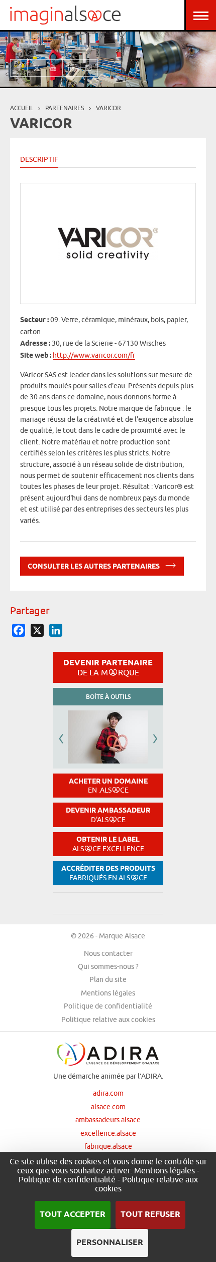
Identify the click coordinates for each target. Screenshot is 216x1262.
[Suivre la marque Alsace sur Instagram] (89, 68)
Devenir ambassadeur (108, 815)
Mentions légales (108, 993)
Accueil (21, 108)
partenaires (64, 108)
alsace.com (108, 1107)
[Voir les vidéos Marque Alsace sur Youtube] (54, 68)
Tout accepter (72, 1214)
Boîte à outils (108, 696)
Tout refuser (150, 1214)
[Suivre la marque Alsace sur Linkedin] (71, 68)
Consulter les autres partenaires (94, 567)
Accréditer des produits (108, 873)
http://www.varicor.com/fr (94, 355)
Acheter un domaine (108, 786)
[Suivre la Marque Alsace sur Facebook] (19, 68)
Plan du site (108, 979)
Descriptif (39, 159)
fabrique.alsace (108, 1146)
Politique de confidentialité (108, 1006)
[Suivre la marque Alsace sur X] (36, 68)
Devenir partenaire (108, 667)
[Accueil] (65, 15)
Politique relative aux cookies (108, 1020)
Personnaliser (109, 1242)
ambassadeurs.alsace (108, 1120)
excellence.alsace (108, 1133)
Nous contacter (108, 953)
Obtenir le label (108, 844)
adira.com (108, 1093)
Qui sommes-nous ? (108, 966)
